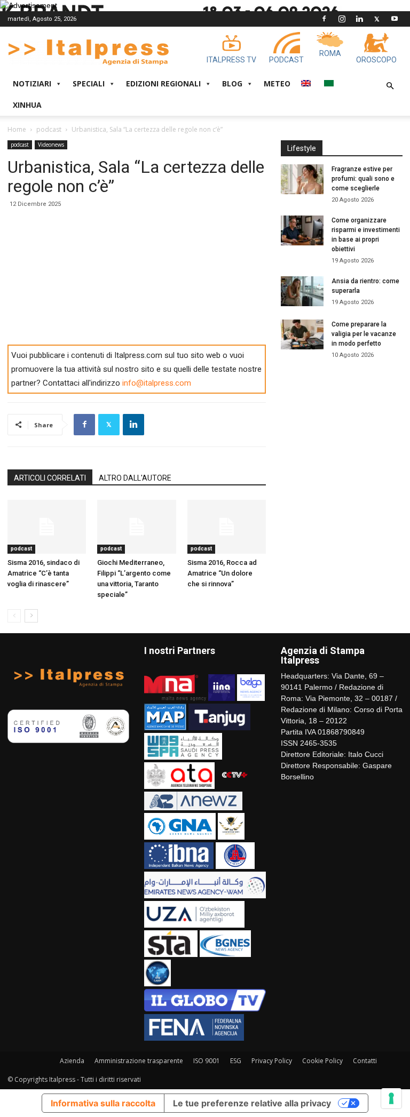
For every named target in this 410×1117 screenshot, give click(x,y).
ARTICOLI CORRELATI (50, 478)
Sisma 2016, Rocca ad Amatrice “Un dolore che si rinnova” (222, 573)
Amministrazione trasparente (138, 1060)
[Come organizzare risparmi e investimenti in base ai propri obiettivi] (302, 230)
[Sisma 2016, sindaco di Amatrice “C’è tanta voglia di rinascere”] (46, 527)
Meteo (277, 83)
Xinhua (27, 105)
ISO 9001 (206, 1060)
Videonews (51, 144)
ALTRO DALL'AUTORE (135, 478)
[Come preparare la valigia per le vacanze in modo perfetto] (302, 334)
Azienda (72, 1060)
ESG (235, 1060)
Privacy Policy (271, 1060)
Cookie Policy (322, 1060)
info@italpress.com (156, 383)
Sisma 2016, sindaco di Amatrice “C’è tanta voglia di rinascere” (43, 573)
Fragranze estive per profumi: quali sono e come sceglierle (363, 178)
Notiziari (32, 83)
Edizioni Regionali (163, 83)
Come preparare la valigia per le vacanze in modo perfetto (364, 334)
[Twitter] (377, 18)
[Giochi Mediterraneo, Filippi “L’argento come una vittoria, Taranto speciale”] (136, 527)
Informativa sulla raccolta (103, 1103)
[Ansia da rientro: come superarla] (302, 291)
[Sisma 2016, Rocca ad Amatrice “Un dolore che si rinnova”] (226, 527)
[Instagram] (342, 18)
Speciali (89, 83)
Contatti (365, 1060)
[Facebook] (324, 18)
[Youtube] (395, 18)
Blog (232, 83)
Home (16, 129)
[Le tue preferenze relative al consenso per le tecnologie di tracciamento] (391, 1098)
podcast (48, 129)
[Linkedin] (359, 18)
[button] (390, 86)
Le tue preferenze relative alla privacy (252, 1103)
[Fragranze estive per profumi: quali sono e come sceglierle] (302, 179)
